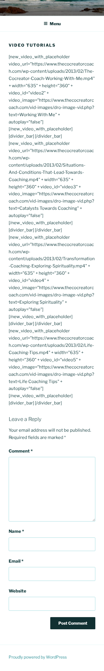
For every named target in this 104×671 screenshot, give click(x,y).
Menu (55, 23)
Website (17, 591)
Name (16, 531)
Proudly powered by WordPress (38, 656)
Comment (21, 451)
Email (16, 561)
